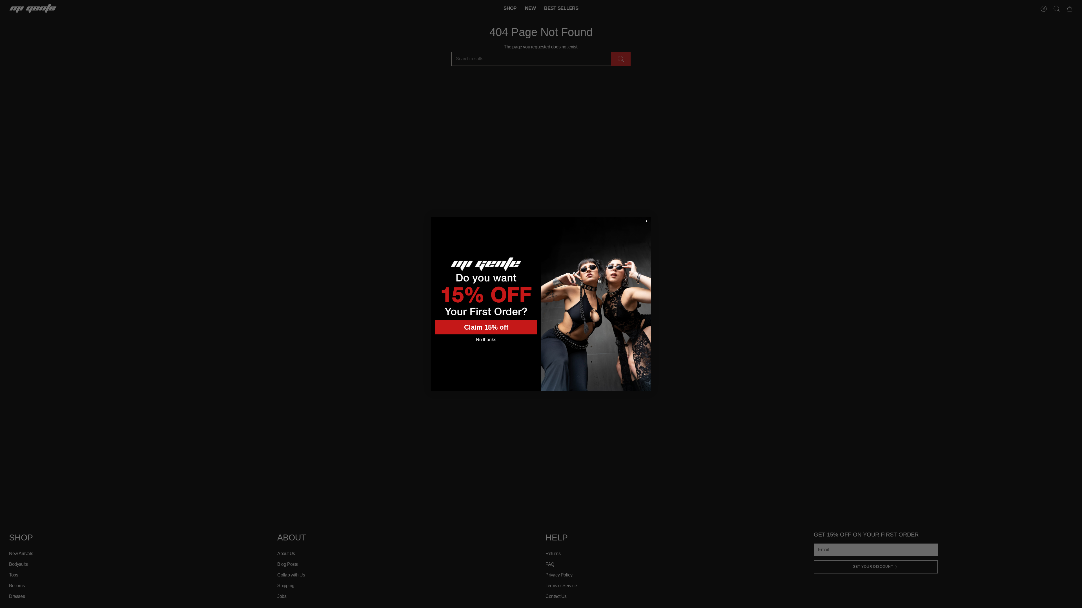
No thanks (486, 339)
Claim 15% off (486, 327)
